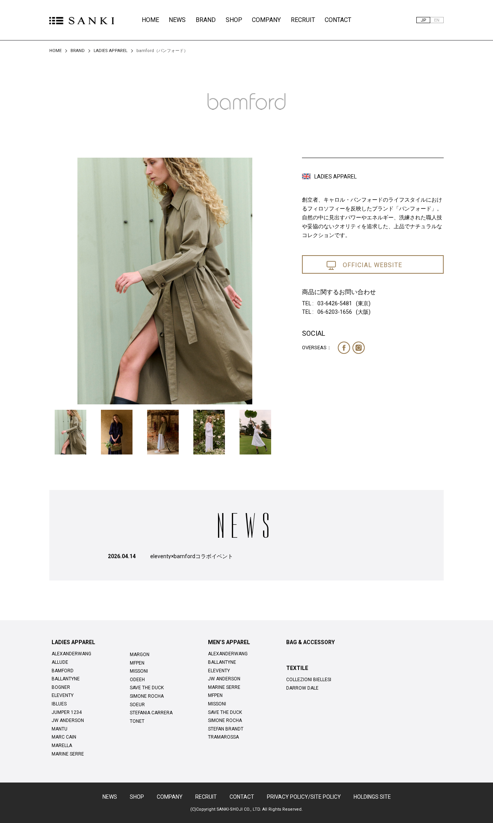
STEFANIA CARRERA (151, 712)
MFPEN (137, 663)
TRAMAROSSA (223, 737)
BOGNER (61, 687)
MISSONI (139, 671)
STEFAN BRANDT (225, 729)
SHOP (234, 20)
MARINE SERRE (68, 754)
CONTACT (338, 20)
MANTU (59, 729)
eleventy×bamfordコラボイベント (191, 556)
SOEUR (137, 704)
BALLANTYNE (66, 679)
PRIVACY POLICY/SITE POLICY (304, 797)
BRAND (206, 20)
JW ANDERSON (68, 720)
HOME (150, 20)
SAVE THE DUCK (147, 687)
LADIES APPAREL (110, 51)
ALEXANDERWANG (71, 653)
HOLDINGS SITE (372, 797)
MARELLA (62, 745)
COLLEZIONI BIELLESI (308, 679)
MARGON (139, 654)
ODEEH (137, 679)
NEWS (177, 20)
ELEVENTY (63, 695)
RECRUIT (303, 20)
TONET (137, 721)
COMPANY (266, 20)
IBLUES (59, 704)
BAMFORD (63, 670)
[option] (164, 281)
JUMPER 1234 (67, 712)
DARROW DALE (302, 688)
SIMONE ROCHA (147, 696)
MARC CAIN (64, 737)
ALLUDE (60, 662)
